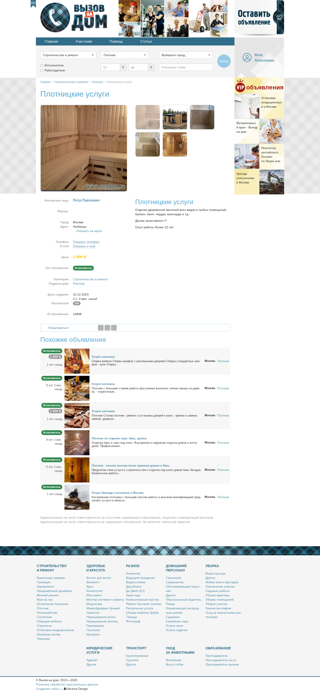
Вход (259, 54)
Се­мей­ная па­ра (177, 621)
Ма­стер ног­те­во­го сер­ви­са (105, 599)
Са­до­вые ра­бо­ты (217, 591)
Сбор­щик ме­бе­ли (49, 621)
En (33, 2)
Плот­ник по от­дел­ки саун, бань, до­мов (119, 438)
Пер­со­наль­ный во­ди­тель (183, 599)
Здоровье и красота (95, 568)
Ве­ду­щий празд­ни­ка (140, 577)
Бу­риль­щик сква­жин (51, 577)
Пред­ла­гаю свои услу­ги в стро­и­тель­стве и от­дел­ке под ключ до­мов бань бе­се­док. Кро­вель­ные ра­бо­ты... (147, 471)
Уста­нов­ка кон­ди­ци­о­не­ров (55, 630)
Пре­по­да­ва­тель (216, 655)
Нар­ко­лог (93, 612)
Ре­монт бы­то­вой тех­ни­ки (143, 604)
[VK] (114, 328)
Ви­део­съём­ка (135, 582)
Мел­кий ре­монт (48, 595)
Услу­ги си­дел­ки (177, 630)
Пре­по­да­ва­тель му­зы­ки (222, 664)
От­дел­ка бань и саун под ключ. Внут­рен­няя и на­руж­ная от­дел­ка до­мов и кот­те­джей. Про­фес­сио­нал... (144, 444)
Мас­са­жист (94, 595)
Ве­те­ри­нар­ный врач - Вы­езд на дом (246, 127)
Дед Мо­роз (133, 586)
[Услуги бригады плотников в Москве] (76, 497)
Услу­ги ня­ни (174, 625)
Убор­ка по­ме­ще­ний (219, 599)
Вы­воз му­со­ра (215, 573)
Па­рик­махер (95, 625)
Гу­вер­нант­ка (175, 582)
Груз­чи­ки (132, 660)
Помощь (116, 41)
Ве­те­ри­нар (173, 660)
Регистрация (264, 60)
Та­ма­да (131, 617)
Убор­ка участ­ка (216, 604)
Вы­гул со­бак (174, 664)
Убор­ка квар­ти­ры (217, 595)
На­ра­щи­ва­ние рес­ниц (102, 621)
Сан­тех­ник (44, 617)
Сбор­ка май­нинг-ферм (142, 612)
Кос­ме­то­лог (94, 591)
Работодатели (55, 70)
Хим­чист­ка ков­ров (218, 608)
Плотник (79, 283)
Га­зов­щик (43, 582)
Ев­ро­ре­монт (45, 586)
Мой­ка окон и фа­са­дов (221, 582)
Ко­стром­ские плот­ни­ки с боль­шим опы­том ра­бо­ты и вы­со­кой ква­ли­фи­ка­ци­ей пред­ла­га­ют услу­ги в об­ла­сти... (146, 498)
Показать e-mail (84, 246)
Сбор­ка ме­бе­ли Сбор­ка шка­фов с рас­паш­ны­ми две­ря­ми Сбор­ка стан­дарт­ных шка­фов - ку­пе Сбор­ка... (146, 362)
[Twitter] (107, 328)
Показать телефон (86, 242)
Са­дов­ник (173, 617)
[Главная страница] (77, 18)
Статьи (146, 41)
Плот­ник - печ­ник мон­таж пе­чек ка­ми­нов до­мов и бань (131, 465)
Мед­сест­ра (94, 604)
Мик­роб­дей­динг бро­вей (103, 608)
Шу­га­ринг (93, 634)
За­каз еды (133, 595)
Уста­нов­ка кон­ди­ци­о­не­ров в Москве (271, 102)
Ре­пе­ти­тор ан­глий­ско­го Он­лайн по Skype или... (271, 156)
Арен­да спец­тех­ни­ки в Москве (245, 178)
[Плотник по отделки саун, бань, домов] (76, 442)
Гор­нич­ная (173, 577)
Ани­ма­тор (133, 573)
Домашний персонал (176, 568)
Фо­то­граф (133, 621)
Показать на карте (89, 231)
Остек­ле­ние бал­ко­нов (52, 604)
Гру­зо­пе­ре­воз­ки (137, 655)
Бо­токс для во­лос (98, 577)
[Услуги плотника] (76, 361)
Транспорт (136, 648)
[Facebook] (101, 328)
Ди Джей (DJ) (135, 591)
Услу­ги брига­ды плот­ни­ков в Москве (117, 492)
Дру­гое (171, 595)
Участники (84, 41)
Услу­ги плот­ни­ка (103, 356)
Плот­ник (43, 608)
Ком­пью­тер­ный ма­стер (142, 599)
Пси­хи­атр (93, 630)
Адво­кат (92, 660)
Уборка (212, 566)
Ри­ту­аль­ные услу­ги (139, 608)
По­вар (170, 604)
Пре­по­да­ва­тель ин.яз (220, 660)
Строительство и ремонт (90, 279)
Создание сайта (47, 688)
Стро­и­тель (44, 625)
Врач (89, 586)
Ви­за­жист (93, 582)
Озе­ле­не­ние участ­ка (220, 586)
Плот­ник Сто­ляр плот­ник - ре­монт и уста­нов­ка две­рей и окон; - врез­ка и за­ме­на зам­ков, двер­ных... (144, 417)
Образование (218, 648)
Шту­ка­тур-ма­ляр (48, 634)
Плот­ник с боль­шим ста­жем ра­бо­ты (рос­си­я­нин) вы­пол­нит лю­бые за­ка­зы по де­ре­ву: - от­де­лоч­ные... (146, 390)
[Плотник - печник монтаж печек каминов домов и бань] (76, 469)
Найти (224, 61)
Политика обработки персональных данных (67, 684)
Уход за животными (180, 650)
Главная (51, 41)
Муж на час (45, 599)
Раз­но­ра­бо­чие (47, 612)
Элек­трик (43, 638)
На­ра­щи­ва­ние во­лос (101, 617)
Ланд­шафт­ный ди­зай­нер (54, 591)
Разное (133, 566)
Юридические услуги (99, 650)
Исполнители (54, 65)
